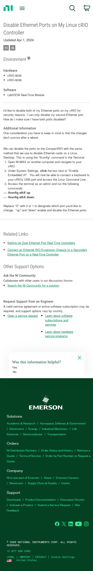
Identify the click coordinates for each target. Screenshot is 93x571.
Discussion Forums (72, 499)
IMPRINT (24, 557)
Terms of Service (30, 456)
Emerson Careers (67, 477)
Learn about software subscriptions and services (58, 320)
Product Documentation (40, 499)
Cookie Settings (63, 557)
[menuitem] (72, 9)
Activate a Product (21, 505)
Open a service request (22, 315)
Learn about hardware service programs (59, 333)
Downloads (14, 499)
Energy (32, 428)
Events (65, 483)
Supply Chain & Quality (42, 483)
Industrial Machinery (55, 428)
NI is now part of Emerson (23, 477)
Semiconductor (33, 434)
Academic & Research (21, 423)
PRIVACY (40, 557)
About (47, 477)
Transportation (56, 434)
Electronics (16, 428)
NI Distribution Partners (22, 450)
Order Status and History (57, 450)
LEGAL (11, 557)
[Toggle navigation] (23, 8)
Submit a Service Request (54, 505)
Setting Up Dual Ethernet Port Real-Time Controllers (41, 243)
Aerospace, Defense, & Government (63, 423)
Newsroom (16, 483)
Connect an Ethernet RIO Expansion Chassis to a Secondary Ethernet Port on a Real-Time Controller (47, 252)
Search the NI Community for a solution (33, 285)
